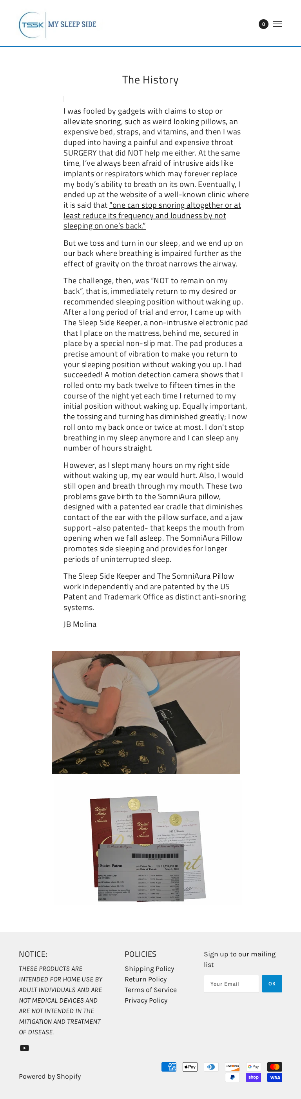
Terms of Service (151, 989)
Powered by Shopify (50, 1076)
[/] (69, 23)
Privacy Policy (146, 1000)
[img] (24, 1047)
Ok (272, 983)
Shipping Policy (149, 968)
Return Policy (146, 979)
